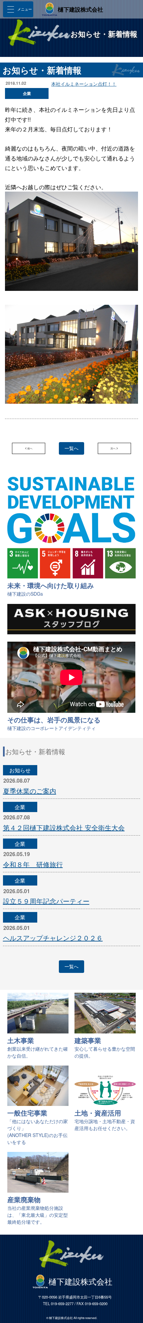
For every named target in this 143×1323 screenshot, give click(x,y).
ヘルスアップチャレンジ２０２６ (53, 937)
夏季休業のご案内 (29, 791)
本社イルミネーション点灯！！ (83, 83)
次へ (113, 448)
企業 (20, 807)
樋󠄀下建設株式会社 (80, 9)
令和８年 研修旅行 (33, 864)
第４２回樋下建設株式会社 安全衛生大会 (64, 827)
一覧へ (71, 448)
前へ (30, 448)
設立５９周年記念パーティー (46, 901)
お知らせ (20, 770)
